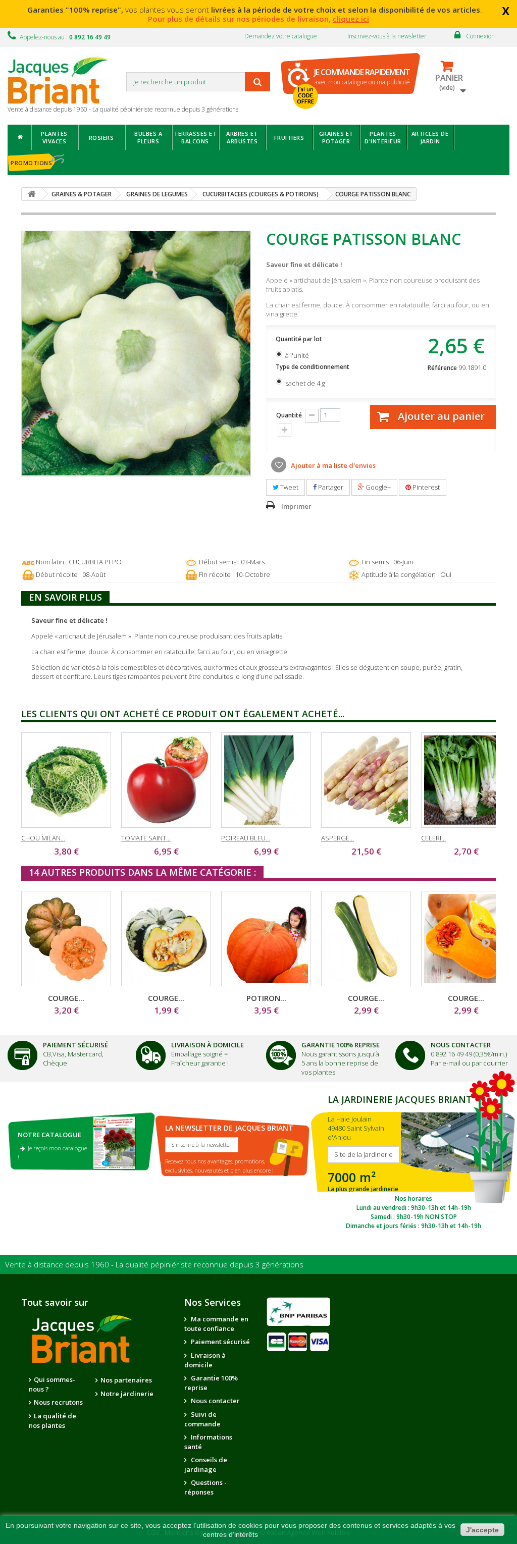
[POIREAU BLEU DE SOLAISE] (266, 780)
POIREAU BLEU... (245, 837)
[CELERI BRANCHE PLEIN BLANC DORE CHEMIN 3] (466, 780)
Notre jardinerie (126, 1393)
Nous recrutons (58, 1402)
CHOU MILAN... (43, 837)
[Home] (19, 137)
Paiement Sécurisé (75, 1044)
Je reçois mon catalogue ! (52, 1152)
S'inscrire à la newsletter (202, 1144)
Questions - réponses (205, 1487)
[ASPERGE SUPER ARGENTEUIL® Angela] (366, 780)
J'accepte (482, 1530)
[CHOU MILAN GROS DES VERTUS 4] (66, 780)
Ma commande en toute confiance (216, 1323)
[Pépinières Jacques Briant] (63, 80)
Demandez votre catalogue (280, 36)
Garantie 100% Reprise (340, 1044)
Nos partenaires (126, 1380)
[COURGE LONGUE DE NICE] (366, 938)
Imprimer (296, 506)
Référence (442, 367)
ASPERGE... (337, 837)
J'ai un (305, 95)
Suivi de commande (202, 1419)
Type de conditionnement (313, 366)
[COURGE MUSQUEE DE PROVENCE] (66, 938)
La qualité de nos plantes (52, 1420)
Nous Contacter (461, 1044)
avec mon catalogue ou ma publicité (362, 76)
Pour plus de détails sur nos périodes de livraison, (258, 19)
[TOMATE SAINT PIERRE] (166, 780)
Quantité (289, 415)
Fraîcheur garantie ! (200, 1063)
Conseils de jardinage (205, 1464)
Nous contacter (214, 1400)
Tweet (288, 487)
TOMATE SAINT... (146, 837)
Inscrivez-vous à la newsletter (387, 36)
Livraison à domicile (207, 1044)
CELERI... (433, 837)
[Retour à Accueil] (31, 194)
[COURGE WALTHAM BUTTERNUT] (466, 938)
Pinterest (425, 487)
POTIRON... (266, 998)
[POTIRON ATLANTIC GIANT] (266, 938)
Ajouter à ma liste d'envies (332, 465)
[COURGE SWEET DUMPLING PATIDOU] (166, 938)
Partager (330, 487)
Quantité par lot (300, 339)
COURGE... (66, 998)
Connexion (480, 36)
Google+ (377, 487)
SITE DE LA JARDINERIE (413, 1160)
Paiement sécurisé (219, 1341)
